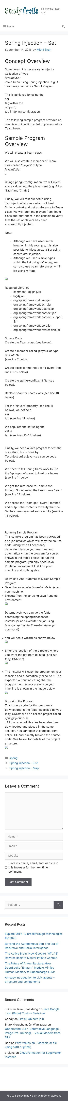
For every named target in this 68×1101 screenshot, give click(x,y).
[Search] (58, 905)
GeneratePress (52, 1095)
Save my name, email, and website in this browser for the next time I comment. (33, 867)
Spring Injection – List (23, 763)
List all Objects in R (31, 1019)
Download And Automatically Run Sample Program (32, 581)
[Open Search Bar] (63, 26)
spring (13, 758)
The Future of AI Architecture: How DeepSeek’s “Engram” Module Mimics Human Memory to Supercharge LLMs (30, 968)
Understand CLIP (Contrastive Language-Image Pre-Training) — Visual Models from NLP (32, 1033)
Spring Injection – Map (24, 768)
